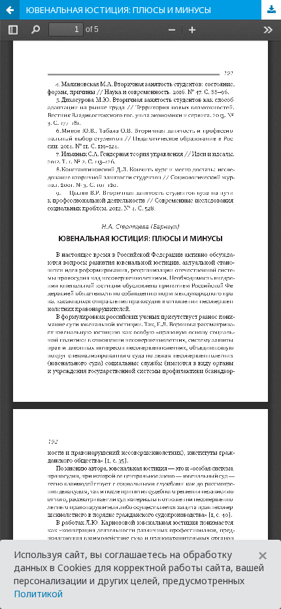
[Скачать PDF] (271, 10)
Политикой (38, 593)
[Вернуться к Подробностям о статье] (10, 10)
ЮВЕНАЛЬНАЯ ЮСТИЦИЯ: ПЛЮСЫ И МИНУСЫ (118, 10)
